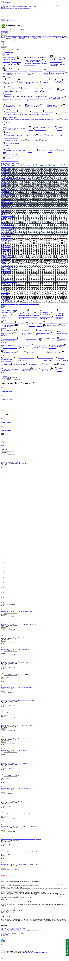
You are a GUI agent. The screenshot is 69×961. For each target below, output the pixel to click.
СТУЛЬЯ (19, 37)
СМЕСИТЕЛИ (4, 184)
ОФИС (39, 37)
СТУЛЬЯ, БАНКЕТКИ (6, 278)
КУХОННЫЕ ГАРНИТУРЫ (7, 168)
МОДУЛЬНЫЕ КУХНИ (6, 167)
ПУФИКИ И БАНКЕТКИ (6, 223)
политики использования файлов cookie (34, 952)
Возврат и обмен (33, 4)
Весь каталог (3, 47)
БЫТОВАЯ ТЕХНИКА (6, 185)
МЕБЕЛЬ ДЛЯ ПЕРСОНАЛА (7, 269)
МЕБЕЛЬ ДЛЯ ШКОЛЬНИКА (8, 227)
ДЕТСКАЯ (9, 37)
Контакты (39, 4)
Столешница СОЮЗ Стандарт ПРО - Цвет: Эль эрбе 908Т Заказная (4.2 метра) (19, 851)
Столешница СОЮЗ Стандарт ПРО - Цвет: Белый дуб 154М (14, 662)
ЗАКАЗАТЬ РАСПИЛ (34, 304)
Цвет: (2, 467)
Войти (3, 2)
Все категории (4, 36)
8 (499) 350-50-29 (4, 31)
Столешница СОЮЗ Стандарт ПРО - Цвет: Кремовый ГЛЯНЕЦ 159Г (17, 801)
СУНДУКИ (3, 262)
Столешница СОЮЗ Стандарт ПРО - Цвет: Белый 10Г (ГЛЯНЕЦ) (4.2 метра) (18, 826)
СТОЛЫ (14, 37)
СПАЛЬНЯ (64, 36)
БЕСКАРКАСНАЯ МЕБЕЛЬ (12, 143)
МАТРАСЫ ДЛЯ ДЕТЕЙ (6, 229)
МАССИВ (43, 37)
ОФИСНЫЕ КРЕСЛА (6, 252)
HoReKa (16, 38)
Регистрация (7, 2)
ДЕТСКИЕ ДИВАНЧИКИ (7, 233)
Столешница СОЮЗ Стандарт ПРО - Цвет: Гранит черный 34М (15, 788)
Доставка (12, 4)
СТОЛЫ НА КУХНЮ (6, 169)
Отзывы (54, 4)
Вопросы (58, 4)
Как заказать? (25, 4)
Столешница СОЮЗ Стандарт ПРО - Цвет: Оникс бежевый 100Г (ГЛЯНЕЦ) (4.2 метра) (21, 839)
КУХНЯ (43, 36)
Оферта (29, 930)
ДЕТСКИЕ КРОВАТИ (6, 228)
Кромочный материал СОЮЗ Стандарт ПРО (11, 462)
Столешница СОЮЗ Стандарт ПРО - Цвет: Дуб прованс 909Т (15, 763)
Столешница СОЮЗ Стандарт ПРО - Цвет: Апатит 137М (14, 712)
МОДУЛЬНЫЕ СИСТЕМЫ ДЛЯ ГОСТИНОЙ (11, 191)
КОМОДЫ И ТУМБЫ (6, 279)
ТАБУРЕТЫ (3, 173)
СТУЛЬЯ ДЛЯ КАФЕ (5, 294)
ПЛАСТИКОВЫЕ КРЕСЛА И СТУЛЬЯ (10, 250)
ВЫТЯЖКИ (3, 186)
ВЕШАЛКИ (3, 219)
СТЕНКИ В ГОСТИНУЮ (7, 190)
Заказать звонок (4, 9)
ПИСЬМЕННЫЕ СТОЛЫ (6, 239)
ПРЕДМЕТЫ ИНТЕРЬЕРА (52, 37)
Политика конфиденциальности (20, 930)
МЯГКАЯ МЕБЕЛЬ (9, 38)
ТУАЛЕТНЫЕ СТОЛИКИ (7, 207)
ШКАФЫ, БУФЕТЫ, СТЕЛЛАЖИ (9, 282)
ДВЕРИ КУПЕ (37, 36)
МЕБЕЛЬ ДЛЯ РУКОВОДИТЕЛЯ (8, 266)
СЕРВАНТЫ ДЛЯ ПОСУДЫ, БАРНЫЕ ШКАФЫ (12, 197)
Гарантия (19, 929)
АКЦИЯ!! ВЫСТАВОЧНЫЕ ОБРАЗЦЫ (16, 36)
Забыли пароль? (10, 20)
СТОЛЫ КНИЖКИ (5, 170)
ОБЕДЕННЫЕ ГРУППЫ (6, 177)
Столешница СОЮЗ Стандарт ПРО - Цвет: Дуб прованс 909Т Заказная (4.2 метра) (19, 864)
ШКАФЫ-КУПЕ (4, 256)
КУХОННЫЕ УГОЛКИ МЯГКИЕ (8, 179)
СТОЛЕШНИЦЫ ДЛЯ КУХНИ (8, 161)
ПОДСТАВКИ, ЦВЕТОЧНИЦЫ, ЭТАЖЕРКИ (11, 284)
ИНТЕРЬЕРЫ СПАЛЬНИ (7, 202)
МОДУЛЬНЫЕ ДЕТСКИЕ (7, 225)
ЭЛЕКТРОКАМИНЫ (6, 192)
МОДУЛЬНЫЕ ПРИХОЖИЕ (7, 217)
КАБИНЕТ (3, 274)
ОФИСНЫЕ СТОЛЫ (5, 268)
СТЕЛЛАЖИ (4, 260)
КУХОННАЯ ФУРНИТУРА (7, 188)
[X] (2, 939)
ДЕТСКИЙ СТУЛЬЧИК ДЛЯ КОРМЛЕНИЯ (11, 234)
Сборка (43, 4)
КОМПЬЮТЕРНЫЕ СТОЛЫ (7, 241)
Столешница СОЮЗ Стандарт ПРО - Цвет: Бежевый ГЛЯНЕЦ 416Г (16, 725)
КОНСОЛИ (3, 285)
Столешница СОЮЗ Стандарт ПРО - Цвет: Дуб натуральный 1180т (16, 611)
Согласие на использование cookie (39, 930)
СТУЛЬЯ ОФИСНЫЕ (6, 245)
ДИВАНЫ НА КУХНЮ (6, 180)
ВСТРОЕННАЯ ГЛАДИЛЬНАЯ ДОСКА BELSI (12, 301)
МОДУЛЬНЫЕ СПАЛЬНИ (7, 203)
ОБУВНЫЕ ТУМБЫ (5, 218)
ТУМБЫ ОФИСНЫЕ (5, 267)
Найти (15, 39)
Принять (46, 952)
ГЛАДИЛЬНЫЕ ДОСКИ (27, 38)
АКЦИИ (35, 38)
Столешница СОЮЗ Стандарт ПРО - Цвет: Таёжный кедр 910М (15, 813)
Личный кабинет (4, 11)
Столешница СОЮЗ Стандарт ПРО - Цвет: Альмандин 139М (15, 649)
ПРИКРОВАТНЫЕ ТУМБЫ (7, 210)
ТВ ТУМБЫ (3, 195)
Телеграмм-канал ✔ (5, 4)
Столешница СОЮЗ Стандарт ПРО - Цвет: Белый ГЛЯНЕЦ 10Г (15, 674)
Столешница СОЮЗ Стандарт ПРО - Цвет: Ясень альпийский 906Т (16, 738)
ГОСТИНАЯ (48, 36)
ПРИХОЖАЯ (4, 37)
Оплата (16, 4)
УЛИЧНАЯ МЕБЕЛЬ (5, 299)
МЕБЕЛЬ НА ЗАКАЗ (56, 36)
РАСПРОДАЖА (30, 36)
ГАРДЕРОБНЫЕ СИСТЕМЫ (7, 211)
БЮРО (2, 286)
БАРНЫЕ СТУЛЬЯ (5, 175)
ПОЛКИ (2, 261)
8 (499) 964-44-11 (4, 32)
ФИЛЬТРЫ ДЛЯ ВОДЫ (6, 183)
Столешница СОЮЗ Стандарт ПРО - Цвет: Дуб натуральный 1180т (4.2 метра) (19, 624)
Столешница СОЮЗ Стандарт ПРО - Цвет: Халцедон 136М (14, 637)
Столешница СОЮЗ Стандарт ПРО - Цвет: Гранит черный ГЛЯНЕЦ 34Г (17, 687)
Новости (20, 4)
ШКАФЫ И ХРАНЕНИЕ (26, 37)
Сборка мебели (15, 928)
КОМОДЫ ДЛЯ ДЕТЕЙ (6, 232)
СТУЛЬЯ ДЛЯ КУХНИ (6, 172)
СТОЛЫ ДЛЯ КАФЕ (5, 293)
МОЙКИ (3, 181)
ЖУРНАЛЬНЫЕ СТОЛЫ (6, 194)
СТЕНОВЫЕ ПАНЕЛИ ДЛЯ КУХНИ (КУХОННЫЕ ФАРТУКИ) (16, 178)
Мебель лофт (3, 295)
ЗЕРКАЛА (35, 37)
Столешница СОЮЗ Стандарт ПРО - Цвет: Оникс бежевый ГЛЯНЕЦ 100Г (18, 700)
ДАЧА (20, 38)
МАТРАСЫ (3, 206)
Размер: (2, 463)
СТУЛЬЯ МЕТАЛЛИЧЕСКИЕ (7, 247)
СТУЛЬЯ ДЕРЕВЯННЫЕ (6, 246)
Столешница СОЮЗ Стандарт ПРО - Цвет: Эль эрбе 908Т (14, 750)
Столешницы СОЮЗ (8, 378)
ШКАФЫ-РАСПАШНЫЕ (6, 257)
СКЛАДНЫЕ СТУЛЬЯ (6, 249)
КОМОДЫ (3, 196)
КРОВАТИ (3, 205)
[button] (67, 947)
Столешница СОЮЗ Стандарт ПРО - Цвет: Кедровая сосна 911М (15, 775)
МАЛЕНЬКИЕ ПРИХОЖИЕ (7, 216)
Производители (63, 4)
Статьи (50, 4)
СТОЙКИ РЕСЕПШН (6, 273)
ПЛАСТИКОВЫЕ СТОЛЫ (7, 236)
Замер (46, 4)
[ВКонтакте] (1, 939)
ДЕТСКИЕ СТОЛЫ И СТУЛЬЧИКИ (9, 230)
